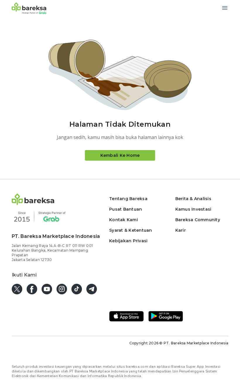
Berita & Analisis (193, 198)
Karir (180, 230)
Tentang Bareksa (128, 198)
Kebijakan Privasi (128, 240)
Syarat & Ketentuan (130, 230)
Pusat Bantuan (125, 209)
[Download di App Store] (126, 316)
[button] (33, 203)
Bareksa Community (197, 219)
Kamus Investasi (193, 209)
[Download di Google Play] (165, 316)
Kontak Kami (123, 219)
